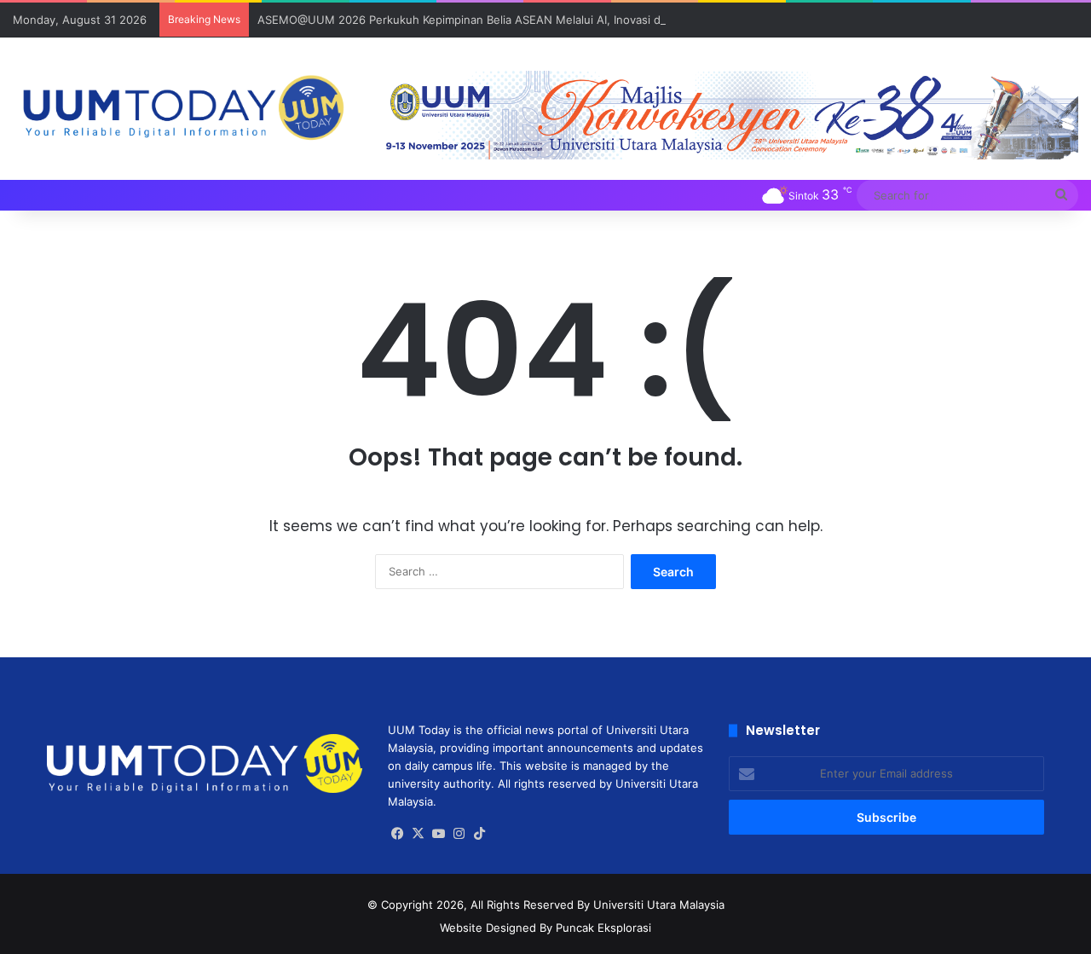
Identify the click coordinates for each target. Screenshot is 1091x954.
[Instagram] (459, 834)
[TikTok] (480, 834)
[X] (418, 834)
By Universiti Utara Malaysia (650, 904)
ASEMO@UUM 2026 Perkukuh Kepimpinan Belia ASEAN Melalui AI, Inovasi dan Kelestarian (496, 19)
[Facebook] (398, 834)
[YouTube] (439, 834)
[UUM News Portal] (182, 109)
